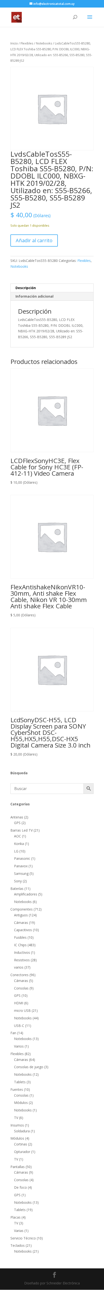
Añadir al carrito (34, 240)
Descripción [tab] (25, 287)
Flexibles (27, 43)
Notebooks (44, 43)
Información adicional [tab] (34, 296)
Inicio (14, 43)
